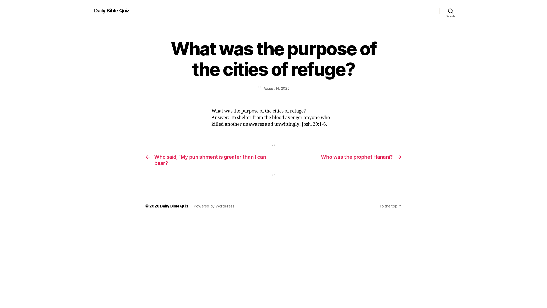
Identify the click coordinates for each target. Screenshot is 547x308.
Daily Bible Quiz (111, 10)
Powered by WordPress (214, 206)
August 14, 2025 (276, 88)
